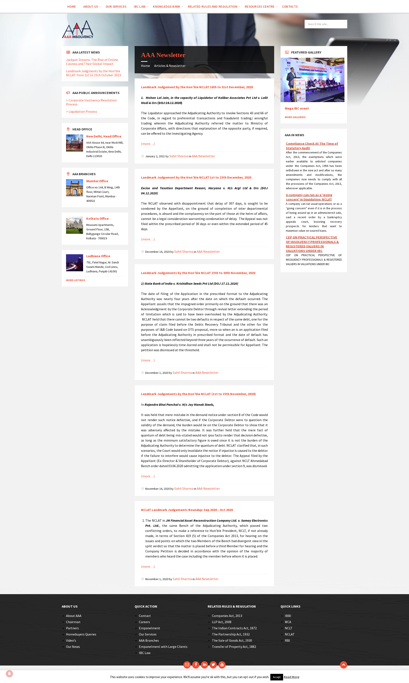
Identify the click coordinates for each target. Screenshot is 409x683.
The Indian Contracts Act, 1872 (234, 628)
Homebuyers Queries (81, 634)
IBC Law (144, 653)
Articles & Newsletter (170, 66)
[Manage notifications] (9, 673)
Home (145, 66)
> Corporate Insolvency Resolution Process (91, 102)
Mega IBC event (297, 108)
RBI (287, 640)
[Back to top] (343, 665)
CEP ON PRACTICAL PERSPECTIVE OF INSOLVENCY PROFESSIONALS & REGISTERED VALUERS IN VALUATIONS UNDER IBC (312, 244)
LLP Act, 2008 (221, 622)
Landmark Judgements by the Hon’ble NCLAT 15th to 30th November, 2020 (198, 273)
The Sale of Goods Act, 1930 (232, 640)
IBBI (288, 616)
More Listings (75, 280)
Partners (72, 628)
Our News (73, 646)
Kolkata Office (97, 218)
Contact (145, 616)
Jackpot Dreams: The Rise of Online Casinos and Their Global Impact (92, 62)
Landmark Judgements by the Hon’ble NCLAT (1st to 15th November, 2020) (198, 394)
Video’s (71, 640)
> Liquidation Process (81, 111)
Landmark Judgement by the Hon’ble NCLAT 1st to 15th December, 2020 (196, 177)
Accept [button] (277, 677)
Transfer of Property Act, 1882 (234, 646)
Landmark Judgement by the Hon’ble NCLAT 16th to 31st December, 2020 (197, 87)
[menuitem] (71, 6)
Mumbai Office (97, 181)
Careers (144, 622)
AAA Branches (149, 640)
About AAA (73, 616)
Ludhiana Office (98, 256)
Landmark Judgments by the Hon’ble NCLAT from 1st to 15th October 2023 (93, 73)
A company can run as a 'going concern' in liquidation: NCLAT (309, 197)
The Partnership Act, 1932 (231, 634)
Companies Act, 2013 (227, 616)
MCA (288, 622)
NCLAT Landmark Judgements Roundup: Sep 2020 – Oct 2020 (187, 510)
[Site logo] (78, 44)
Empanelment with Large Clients (163, 646)
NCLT (288, 628)
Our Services (148, 634)
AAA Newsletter (203, 156)
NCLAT (290, 634)
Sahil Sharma (179, 156)
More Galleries (295, 117)
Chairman (73, 622)
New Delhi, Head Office (103, 136)
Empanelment (149, 628)
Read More (291, 677)
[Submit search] (343, 24)
